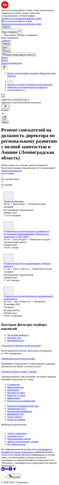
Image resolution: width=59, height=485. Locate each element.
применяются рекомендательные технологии (26, 450)
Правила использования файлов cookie (21, 24)
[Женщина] (8, 196)
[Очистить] (5, 106)
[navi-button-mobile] (4, 67)
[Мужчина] (8, 226)
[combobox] (15, 99)
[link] (6, 51)
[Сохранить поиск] (4, 118)
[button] (4, 57)
